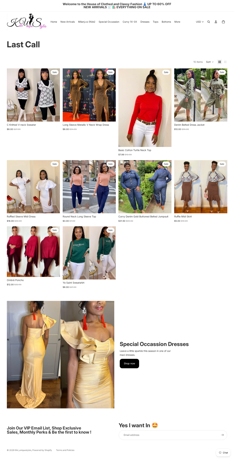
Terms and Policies (65, 450)
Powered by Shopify (42, 450)
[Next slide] (110, 95)
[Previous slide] (68, 95)
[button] (210, 62)
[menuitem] (177, 22)
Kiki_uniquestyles (23, 450)
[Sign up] (222, 435)
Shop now (129, 363)
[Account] (216, 22)
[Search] (208, 22)
